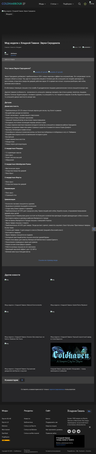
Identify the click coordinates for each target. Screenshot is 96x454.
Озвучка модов (51, 426)
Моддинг (9, 14)
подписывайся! (60, 444)
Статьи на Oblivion (30, 429)
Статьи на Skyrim (30, 426)
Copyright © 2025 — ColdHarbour (11, 451)
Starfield (5, 433)
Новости (27, 418)
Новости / (13, 47)
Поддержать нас (52, 422)
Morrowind (6, 429)
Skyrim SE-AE (6, 418)
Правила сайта (51, 433)
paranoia (13, 55)
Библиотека (28, 422)
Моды (41, 4)
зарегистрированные (57, 389)
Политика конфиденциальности (31, 450)
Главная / (7, 47)
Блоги (48, 418)
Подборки (67, 4)
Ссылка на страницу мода (48, 260)
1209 (79, 47)
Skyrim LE (5, 422)
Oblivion (4, 426)
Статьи (53, 4)
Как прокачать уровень (54, 429)
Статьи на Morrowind (31, 433)
